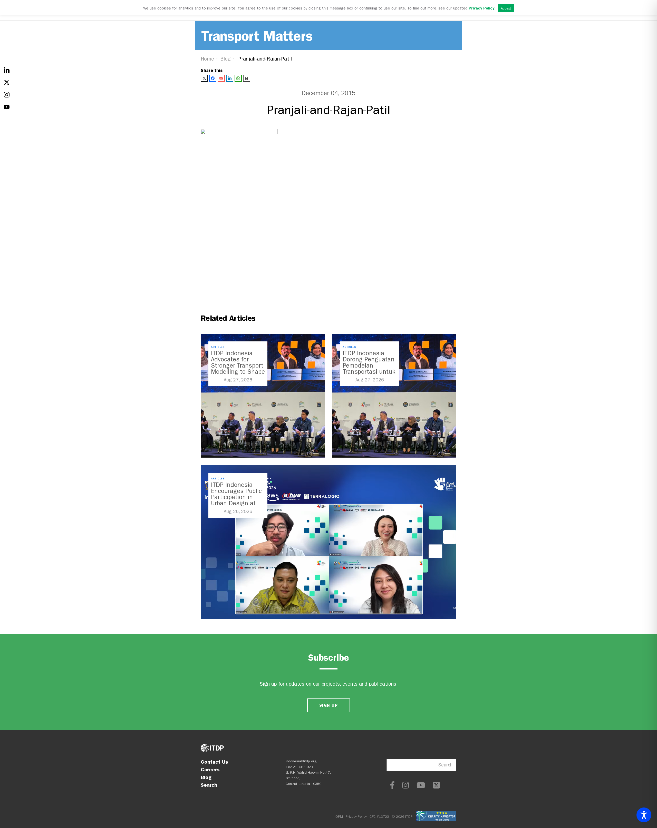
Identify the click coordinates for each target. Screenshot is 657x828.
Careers (210, 769)
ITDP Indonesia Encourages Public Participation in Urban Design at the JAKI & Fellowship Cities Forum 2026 (236, 503)
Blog (225, 59)
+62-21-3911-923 (299, 767)
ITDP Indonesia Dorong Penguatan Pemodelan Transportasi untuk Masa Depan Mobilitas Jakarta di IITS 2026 (369, 372)
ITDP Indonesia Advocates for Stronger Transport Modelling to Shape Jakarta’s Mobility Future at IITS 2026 (238, 369)
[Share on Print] (246, 78)
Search (209, 785)
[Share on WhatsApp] (238, 78)
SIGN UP (328, 705)
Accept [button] (506, 8)
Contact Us (214, 762)
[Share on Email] (221, 78)
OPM (339, 816)
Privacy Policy (356, 816)
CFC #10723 (379, 816)
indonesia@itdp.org (301, 761)
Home (207, 59)
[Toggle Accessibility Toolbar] (644, 815)
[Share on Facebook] (212, 78)
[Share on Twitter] (204, 78)
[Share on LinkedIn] (229, 78)
